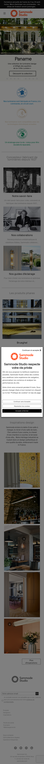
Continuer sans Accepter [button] (22, 402)
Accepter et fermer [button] (22, 411)
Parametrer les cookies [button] (22, 406)
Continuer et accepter (30, 350)
